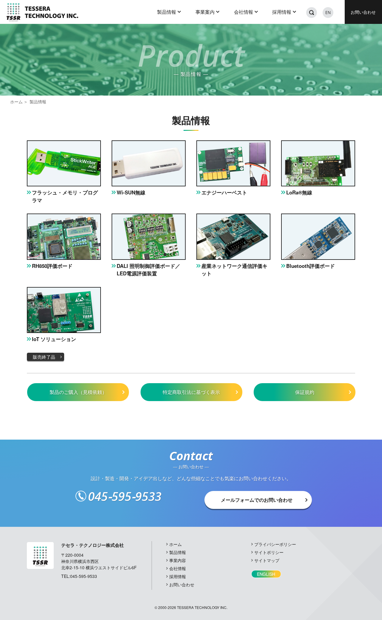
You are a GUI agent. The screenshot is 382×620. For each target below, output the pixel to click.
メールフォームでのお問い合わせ (256, 499)
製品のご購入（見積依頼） (78, 392)
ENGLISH (266, 574)
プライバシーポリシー (275, 544)
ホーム (16, 102)
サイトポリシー (269, 552)
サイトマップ (266, 560)
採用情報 (177, 576)
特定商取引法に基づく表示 (191, 392)
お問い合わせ (363, 12)
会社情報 (177, 568)
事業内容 (177, 560)
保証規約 (304, 392)
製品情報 (177, 552)
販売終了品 (44, 357)
